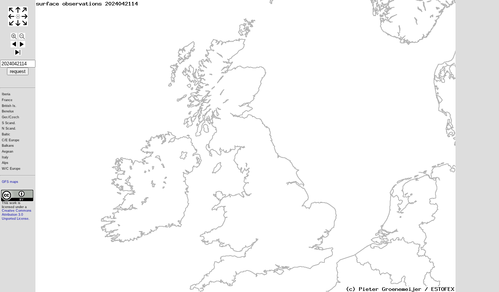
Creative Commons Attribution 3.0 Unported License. (16, 214)
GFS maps (10, 182)
